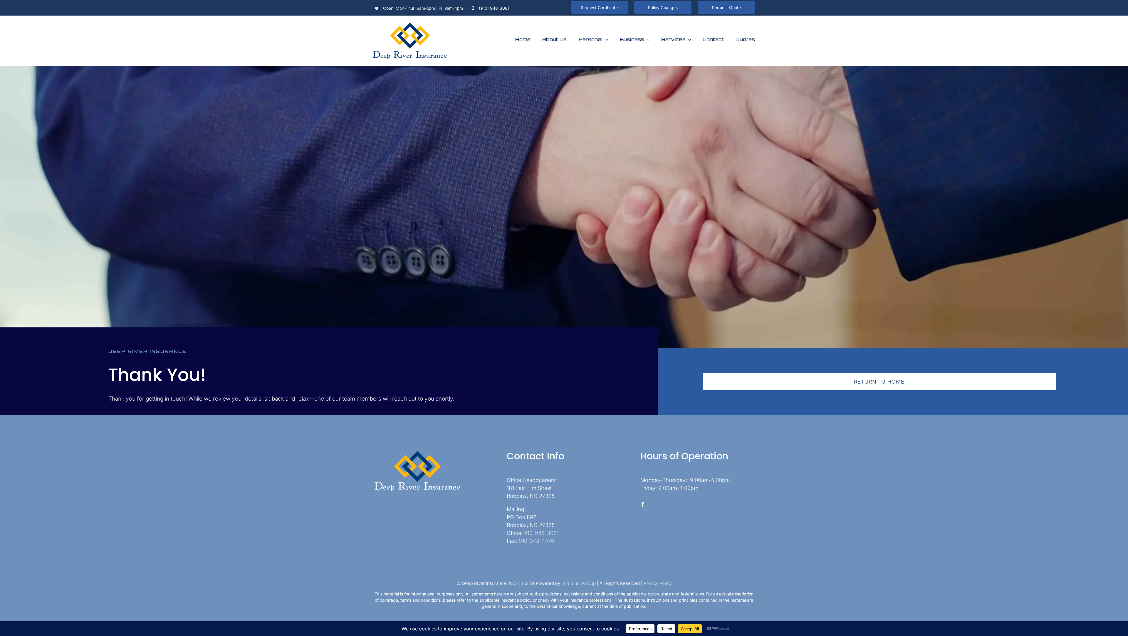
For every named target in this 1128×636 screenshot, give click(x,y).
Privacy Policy (658, 583)
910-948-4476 (536, 541)
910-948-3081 (541, 533)
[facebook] (642, 504)
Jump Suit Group (578, 583)
